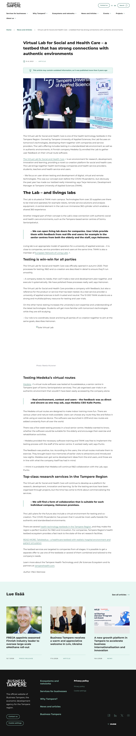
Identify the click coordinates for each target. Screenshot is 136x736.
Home (8, 30)
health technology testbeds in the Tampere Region (65, 527)
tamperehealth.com (45, 566)
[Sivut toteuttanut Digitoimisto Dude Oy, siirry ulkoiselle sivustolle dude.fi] (112, 724)
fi (112, 5)
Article (42, 61)
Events (106, 13)
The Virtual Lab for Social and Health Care (43, 159)
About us (10, 18)
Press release (26, 658)
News (109, 658)
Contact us (104, 5)
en (115, 5)
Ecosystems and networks (63, 13)
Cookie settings (15, 723)
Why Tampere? (39, 13)
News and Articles (89, 13)
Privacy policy (79, 686)
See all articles (119, 595)
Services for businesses (16, 13)
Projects (119, 13)
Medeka (27, 384)
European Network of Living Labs (51, 253)
